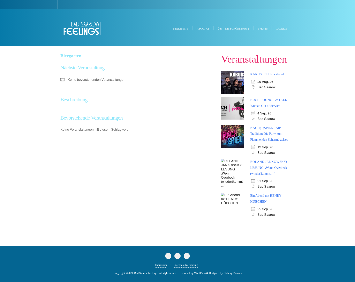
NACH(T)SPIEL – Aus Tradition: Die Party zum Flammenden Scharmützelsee (269, 134)
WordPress (200, 273)
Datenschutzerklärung (186, 264)
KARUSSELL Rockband (267, 74)
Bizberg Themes (233, 273)
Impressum (161, 264)
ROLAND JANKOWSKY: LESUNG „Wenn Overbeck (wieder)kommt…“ (268, 167)
